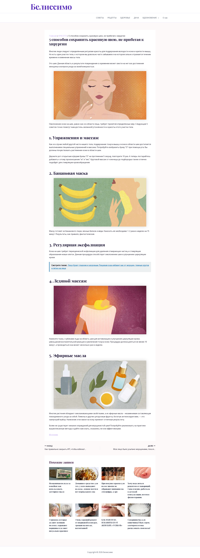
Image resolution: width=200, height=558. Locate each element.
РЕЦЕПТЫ (112, 17)
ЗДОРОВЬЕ (125, 17)
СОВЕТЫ (100, 17)
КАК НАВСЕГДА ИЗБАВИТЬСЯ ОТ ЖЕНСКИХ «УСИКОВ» (112, 523)
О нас (165, 17)
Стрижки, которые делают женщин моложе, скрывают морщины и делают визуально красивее (58, 525)
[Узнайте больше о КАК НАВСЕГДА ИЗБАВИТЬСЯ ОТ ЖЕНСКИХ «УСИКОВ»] (113, 510)
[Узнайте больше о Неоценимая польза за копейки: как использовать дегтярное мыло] (60, 473)
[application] (158, 17)
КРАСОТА (62, 36)
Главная (52, 36)
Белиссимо (51, 6)
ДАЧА (136, 17)
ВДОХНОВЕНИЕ (150, 17)
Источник (53, 434)
